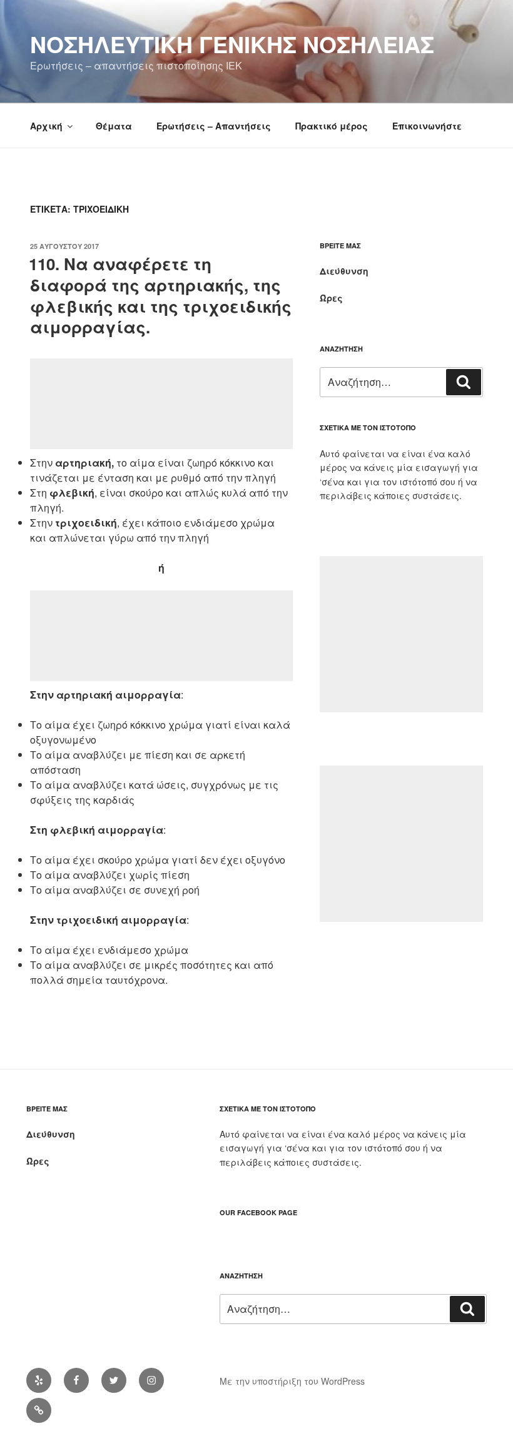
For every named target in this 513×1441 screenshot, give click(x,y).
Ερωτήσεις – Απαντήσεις (213, 125)
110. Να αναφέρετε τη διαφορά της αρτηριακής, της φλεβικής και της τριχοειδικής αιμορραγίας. (160, 295)
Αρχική (46, 125)
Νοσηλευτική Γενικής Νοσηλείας (232, 44)
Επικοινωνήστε (427, 125)
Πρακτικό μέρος (331, 125)
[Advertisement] (161, 403)
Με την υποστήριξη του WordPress (292, 1381)
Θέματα (114, 125)
